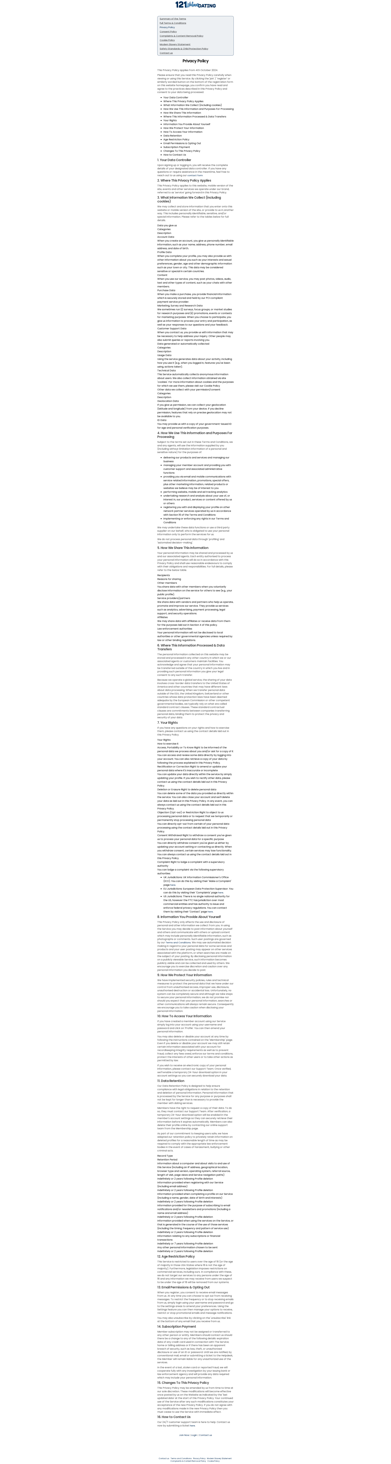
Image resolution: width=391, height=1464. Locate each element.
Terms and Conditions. (178, 942)
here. (193, 1425)
